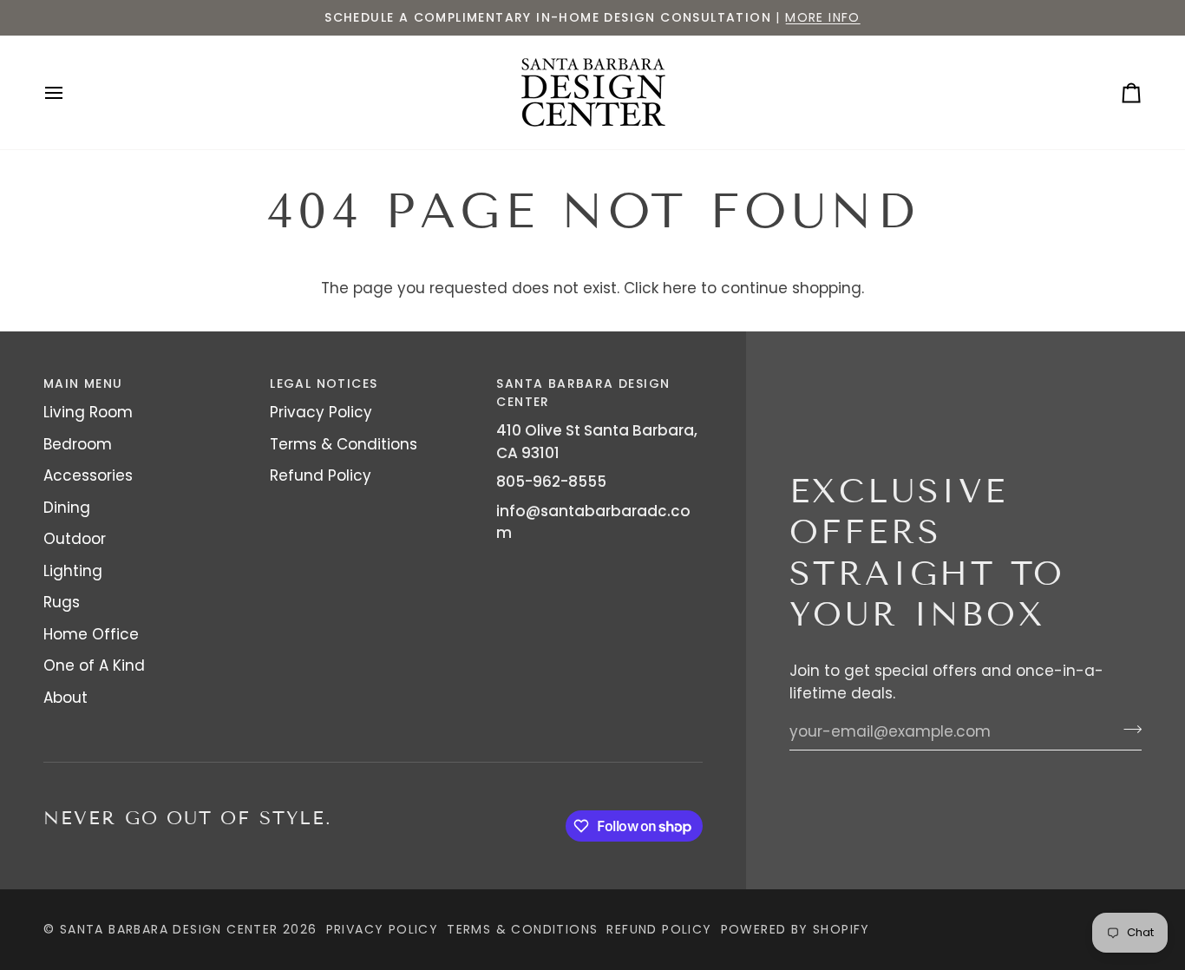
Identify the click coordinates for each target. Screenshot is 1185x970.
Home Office (91, 634)
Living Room (88, 412)
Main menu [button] (83, 383)
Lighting (72, 570)
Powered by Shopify (795, 929)
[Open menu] (69, 92)
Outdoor (74, 538)
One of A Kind (94, 665)
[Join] (1127, 729)
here (680, 288)
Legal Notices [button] (323, 383)
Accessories (88, 475)
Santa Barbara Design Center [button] (583, 392)
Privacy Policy (321, 412)
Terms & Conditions (343, 444)
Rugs (61, 602)
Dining (66, 507)
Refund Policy (320, 475)
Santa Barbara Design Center (169, 929)
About (65, 697)
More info (823, 17)
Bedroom (77, 444)
